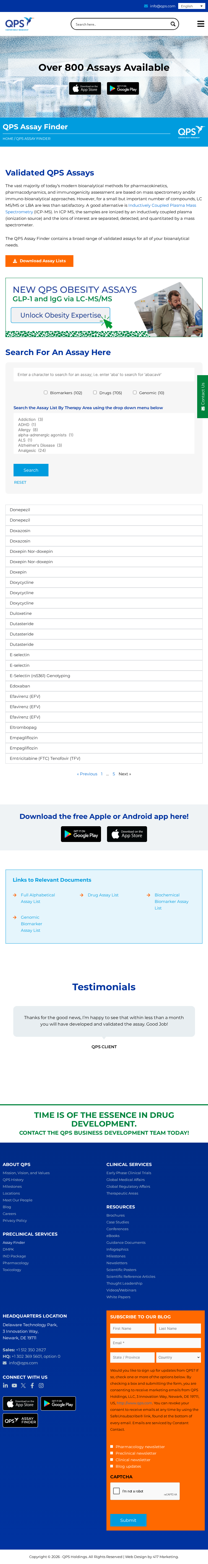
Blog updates (128, 1466)
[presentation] (145, 1491)
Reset (20, 482)
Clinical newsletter (133, 1459)
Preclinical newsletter (136, 1453)
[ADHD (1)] (104, 424)
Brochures (115, 1215)
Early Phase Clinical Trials (128, 1173)
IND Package (14, 1256)
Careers (9, 1213)
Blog (7, 1207)
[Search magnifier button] (173, 24)
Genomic (151, 392)
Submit (128, 1520)
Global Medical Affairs (125, 1179)
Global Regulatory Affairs (128, 1186)
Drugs (110, 392)
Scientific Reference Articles (130, 1276)
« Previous (87, 774)
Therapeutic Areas (122, 1193)
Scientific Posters (121, 1269)
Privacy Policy (15, 1220)
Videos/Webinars (121, 1290)
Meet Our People (17, 1200)
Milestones (12, 1186)
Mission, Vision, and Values (26, 1173)
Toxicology (12, 1269)
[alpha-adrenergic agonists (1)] (104, 435)
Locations (11, 1193)
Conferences (117, 1229)
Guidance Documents (125, 1242)
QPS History (13, 1179)
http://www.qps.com (134, 1403)
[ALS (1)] (104, 440)
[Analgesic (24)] (104, 450)
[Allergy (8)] (104, 430)
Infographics (117, 1249)
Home (8, 139)
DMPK (8, 1249)
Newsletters (116, 1263)
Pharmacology (16, 1263)
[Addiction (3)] (104, 419)
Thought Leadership (124, 1283)
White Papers (118, 1297)
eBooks (112, 1235)
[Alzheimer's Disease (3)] (104, 445)
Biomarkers (66, 392)
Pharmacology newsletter (140, 1446)
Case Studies (117, 1222)
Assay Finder (14, 1242)
